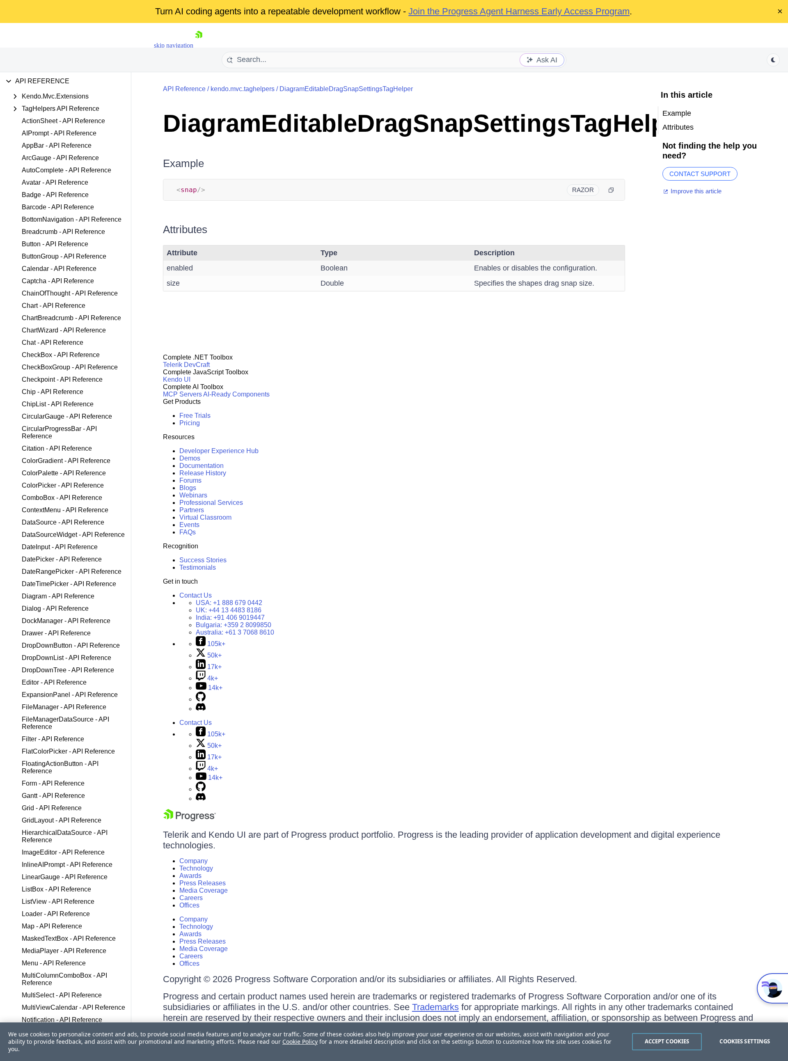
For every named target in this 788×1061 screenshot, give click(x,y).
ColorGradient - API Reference (66, 460)
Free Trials (195, 415)
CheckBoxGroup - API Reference (70, 367)
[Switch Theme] (773, 59)
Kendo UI (176, 379)
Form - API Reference (53, 783)
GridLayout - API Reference (61, 820)
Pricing (189, 422)
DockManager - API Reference (66, 620)
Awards (190, 875)
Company (193, 860)
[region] (394, 1041)
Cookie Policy (300, 1041)
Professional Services (211, 502)
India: (230, 617)
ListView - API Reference (58, 901)
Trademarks (435, 1007)
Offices (189, 905)
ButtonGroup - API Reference (64, 256)
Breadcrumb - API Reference (63, 231)
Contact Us (195, 595)
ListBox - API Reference (56, 889)
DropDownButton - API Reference (71, 645)
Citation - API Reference (57, 448)
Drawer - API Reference (56, 633)
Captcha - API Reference (58, 280)
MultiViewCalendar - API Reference (73, 1007)
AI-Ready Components (236, 394)
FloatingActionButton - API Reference (60, 767)
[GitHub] (201, 699)
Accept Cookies (667, 1041)
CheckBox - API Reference (61, 354)
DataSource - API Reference (63, 522)
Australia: (235, 632)
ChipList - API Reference (58, 404)
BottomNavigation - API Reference (71, 219)
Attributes (185, 229)
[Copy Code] (611, 190)
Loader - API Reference (56, 913)
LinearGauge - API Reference (65, 876)
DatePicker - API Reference (62, 559)
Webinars (193, 495)
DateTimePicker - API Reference (69, 583)
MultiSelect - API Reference (62, 995)
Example (183, 163)
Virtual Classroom (205, 517)
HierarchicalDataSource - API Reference (65, 836)
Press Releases (202, 883)
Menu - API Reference (54, 963)
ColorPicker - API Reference (63, 485)
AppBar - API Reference (57, 145)
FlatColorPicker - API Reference (68, 751)
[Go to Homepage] (198, 45)
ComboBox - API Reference (62, 497)
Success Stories (203, 560)
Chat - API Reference (52, 342)
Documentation (201, 465)
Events (189, 524)
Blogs (187, 487)
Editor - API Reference (54, 682)
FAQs (187, 532)
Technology (196, 868)
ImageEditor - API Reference (63, 852)
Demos (189, 458)
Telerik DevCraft (186, 364)
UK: (228, 610)
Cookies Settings (744, 1041)
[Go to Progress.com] (189, 819)
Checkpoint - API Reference (62, 379)
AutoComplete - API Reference (66, 170)
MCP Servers (182, 394)
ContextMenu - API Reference (65, 509)
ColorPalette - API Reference (64, 473)
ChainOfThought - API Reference (70, 293)
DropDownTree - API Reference (68, 670)
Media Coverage (203, 890)
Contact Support (700, 173)
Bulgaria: (233, 624)
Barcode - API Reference (58, 207)
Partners (191, 509)
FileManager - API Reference (64, 707)
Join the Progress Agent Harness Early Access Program (519, 11)
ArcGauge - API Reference (60, 157)
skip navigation (173, 45)
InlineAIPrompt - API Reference (67, 864)
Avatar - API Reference (55, 182)
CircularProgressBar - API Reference (59, 432)
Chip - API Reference (52, 391)
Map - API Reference (52, 926)
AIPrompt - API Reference (59, 133)
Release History (202, 473)
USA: (229, 602)
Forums (190, 480)
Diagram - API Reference (58, 596)
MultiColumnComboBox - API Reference (64, 979)
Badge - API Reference (55, 194)
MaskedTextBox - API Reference (69, 938)
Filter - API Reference (53, 739)
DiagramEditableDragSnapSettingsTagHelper (346, 88)
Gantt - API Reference (53, 795)
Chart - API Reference (53, 305)
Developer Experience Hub (219, 450)
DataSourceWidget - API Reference (73, 534)
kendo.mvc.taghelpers (243, 88)
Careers (191, 897)
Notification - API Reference (62, 1019)
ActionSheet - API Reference (63, 120)
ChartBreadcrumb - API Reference (71, 317)
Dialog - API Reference (55, 608)
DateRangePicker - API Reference (71, 571)
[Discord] (201, 708)
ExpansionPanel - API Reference (70, 694)
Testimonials (197, 567)
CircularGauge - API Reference (67, 416)
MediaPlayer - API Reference (64, 950)
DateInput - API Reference (60, 546)
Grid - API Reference (52, 807)
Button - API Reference (55, 244)
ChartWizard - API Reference (64, 330)
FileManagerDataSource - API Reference (65, 723)
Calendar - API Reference (59, 268)
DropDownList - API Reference (66, 657)
